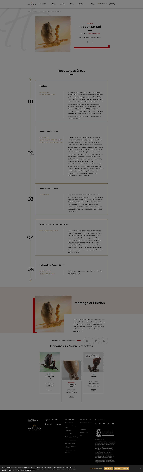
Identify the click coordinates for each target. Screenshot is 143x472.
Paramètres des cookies (96, 468)
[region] (71, 468)
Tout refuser (108, 468)
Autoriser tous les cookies (121, 468)
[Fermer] (140, 468)
